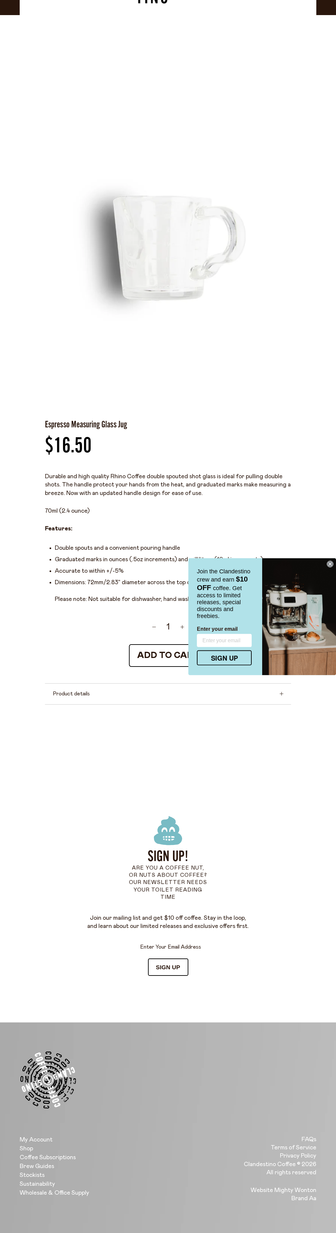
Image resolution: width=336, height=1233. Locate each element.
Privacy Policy (298, 1156)
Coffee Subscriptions (48, 1158)
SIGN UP (168, 967)
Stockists (32, 1175)
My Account (36, 1140)
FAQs (309, 1139)
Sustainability (37, 1184)
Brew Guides (37, 1166)
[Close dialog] (330, 564)
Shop (26, 1149)
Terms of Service (293, 1148)
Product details (71, 693)
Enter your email (217, 628)
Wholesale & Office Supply (54, 1193)
